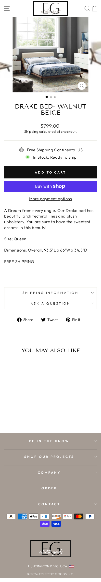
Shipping (31, 131)
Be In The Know (49, 441)
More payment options (50, 198)
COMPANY (49, 472)
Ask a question (50, 303)
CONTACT (49, 504)
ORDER (49, 488)
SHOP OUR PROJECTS (49, 457)
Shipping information (51, 293)
